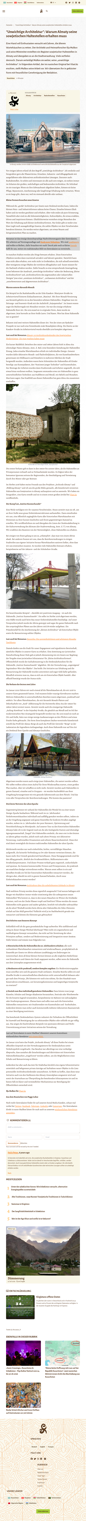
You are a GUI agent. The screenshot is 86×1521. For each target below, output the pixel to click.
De (53, 2)
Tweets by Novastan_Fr (13, 1330)
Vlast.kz (74, 64)
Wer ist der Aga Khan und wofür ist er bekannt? (31, 1219)
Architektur (37, 95)
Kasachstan (11, 78)
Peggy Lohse (14, 109)
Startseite (9, 25)
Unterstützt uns (77, 11)
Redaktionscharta (43, 1472)
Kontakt (40, 1486)
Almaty (28, 95)
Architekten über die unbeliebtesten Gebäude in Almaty (51, 885)
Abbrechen (23, 1143)
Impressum (41, 1482)
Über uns (40, 1469)
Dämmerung (16, 1278)
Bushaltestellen (49, 95)
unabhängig (74, 242)
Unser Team (41, 1476)
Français (51, 1447)
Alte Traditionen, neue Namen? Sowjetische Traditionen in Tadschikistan (42, 1197)
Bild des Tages (11, 1228)
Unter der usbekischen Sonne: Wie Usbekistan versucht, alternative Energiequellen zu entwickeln (39, 1188)
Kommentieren (13, 1143)
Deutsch (34, 1447)
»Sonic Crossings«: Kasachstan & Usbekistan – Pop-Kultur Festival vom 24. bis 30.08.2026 (23, 1371)
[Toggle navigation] (4, 11)
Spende (73, 245)
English (42, 1447)
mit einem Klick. (36, 1036)
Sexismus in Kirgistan (20, 1204)
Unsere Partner (42, 1479)
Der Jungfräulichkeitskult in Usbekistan (28, 1211)
